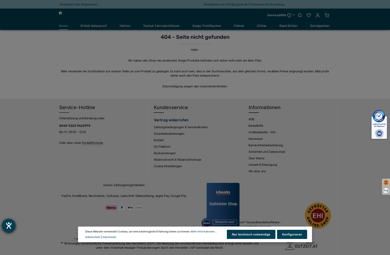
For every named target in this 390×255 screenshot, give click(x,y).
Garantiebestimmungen (169, 133)
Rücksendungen (165, 153)
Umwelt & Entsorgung (263, 164)
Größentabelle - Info (262, 132)
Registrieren (89, 4)
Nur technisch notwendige (251, 234)
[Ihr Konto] (318, 15)
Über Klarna (256, 158)
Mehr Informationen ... (204, 231)
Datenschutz (92, 237)
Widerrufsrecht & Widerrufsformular (178, 159)
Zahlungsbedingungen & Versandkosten (181, 127)
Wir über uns (257, 171)
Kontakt (159, 140)
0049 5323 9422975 (74, 126)
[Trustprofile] (318, 216)
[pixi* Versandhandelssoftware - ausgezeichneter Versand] (269, 224)
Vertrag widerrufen (171, 120)
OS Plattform (162, 146)
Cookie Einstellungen (168, 166)
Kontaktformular (92, 142)
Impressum (256, 138)
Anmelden (66, 4)
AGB (251, 119)
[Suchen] (300, 15)
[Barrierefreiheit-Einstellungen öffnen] (8, 225)
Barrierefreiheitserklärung (266, 145)
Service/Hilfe (277, 15)
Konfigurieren (292, 234)
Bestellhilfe (256, 125)
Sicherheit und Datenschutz (267, 151)
